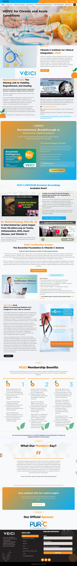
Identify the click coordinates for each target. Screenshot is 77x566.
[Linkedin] (8, 1)
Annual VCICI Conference (28, 538)
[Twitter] (6, 1)
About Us (9, 4)
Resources (68, 4)
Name (45, 535)
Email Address (47, 541)
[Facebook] (4, 1)
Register (72, 1)
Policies (24, 541)
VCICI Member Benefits (28, 555)
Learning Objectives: (56, 275)
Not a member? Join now (62, 173)
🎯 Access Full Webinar (57, 170)
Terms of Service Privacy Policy (30, 550)
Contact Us (25, 548)
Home (24, 536)
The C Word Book (59, 4)
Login (66, 1)
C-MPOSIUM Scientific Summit (43, 4)
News (24, 546)
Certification (29, 4)
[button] (74, 4)
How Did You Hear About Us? (51, 546)
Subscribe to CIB (38, 504)
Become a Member (20, 4)
